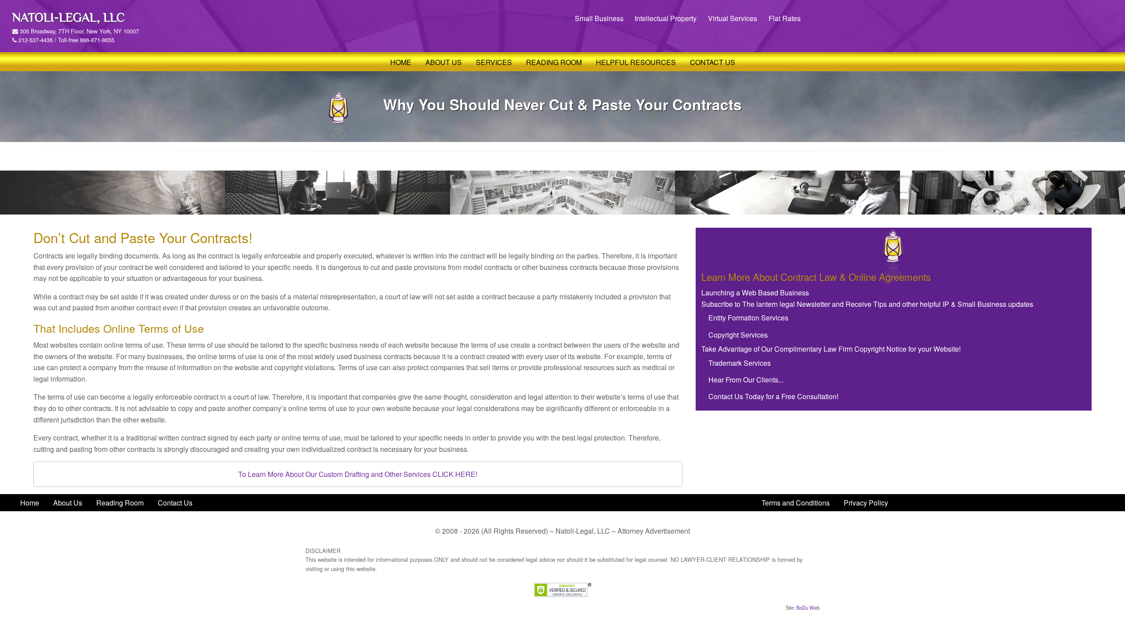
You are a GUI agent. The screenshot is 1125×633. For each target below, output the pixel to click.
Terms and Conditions (796, 503)
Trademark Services (739, 363)
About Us (443, 62)
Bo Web (808, 607)
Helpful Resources (636, 62)
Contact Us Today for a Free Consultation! (773, 396)
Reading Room (554, 62)
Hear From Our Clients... (746, 380)
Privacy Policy (866, 503)
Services (494, 62)
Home (400, 62)
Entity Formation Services (748, 318)
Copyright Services (738, 335)
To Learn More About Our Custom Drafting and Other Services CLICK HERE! (357, 474)
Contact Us (712, 62)
